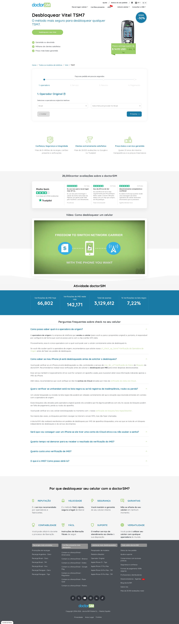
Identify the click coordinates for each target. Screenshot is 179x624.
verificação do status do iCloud (123, 381)
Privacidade (78, 617)
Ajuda (105, 3)
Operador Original (97, 558)
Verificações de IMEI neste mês (75, 298)
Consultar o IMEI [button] (138, 7)
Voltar (43, 114)
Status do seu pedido (119, 3)
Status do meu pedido (129, 550)
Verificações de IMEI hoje (45, 298)
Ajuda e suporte (126, 554)
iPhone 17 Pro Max (100, 566)
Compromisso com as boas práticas (131, 559)
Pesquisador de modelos (100, 550)
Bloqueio (140, 365)
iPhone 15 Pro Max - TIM (102, 574)
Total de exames (104, 298)
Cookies (99, 617)
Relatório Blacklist (97, 554)
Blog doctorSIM (126, 583)
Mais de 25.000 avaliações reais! (132, 591)
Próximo (133, 114)
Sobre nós (124, 587)
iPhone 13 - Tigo (99, 562)
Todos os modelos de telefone (50, 65)
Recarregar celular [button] (79, 7)
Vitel (66, 65)
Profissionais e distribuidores (131, 575)
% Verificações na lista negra (134, 298)
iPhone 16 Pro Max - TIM (102, 570)
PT (138, 3)
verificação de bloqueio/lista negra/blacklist (114, 411)
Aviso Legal (89, 617)
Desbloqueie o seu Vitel (47, 32)
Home (34, 65)
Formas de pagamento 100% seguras (131, 570)
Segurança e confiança (129, 565)
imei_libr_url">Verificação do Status (118, 365)
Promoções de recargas (41, 550)
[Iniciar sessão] (132, 3)
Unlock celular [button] (122, 7)
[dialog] (7, 622)
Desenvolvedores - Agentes (132, 579)
